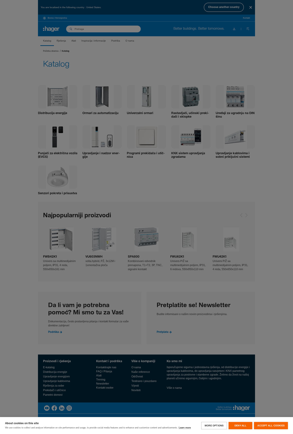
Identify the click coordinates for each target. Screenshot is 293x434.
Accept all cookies (271, 425)
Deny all (241, 425)
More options (214, 425)
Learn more (185, 428)
